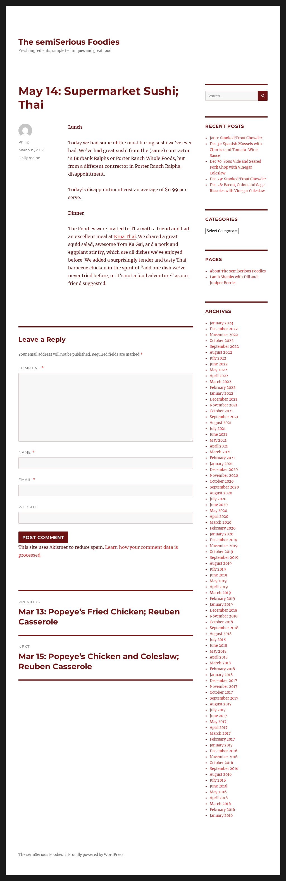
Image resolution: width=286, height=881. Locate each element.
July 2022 (218, 358)
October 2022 (221, 340)
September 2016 (224, 768)
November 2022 (224, 334)
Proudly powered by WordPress (95, 854)
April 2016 (219, 798)
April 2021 (219, 446)
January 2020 (221, 534)
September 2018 (224, 628)
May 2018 (218, 651)
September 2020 (224, 487)
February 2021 (222, 458)
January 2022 (221, 393)
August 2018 (221, 633)
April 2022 (219, 376)
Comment (31, 368)
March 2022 (220, 381)
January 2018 (221, 674)
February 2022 (222, 387)
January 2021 (221, 463)
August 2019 (221, 563)
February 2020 (222, 528)
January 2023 (221, 323)
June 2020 (219, 504)
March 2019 (220, 592)
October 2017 (221, 692)
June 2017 (218, 716)
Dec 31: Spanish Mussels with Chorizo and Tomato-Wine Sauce (236, 150)
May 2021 (218, 440)
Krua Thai (125, 236)
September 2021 (224, 417)
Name (26, 452)
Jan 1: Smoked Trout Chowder (236, 138)
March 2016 (220, 803)
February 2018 (222, 669)
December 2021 (223, 399)
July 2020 (218, 499)
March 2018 (220, 663)
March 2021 (220, 452)
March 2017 (220, 733)
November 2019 (224, 546)
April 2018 (219, 657)
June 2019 (218, 575)
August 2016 (221, 774)
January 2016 (221, 815)
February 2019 (222, 598)
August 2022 (221, 352)
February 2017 (222, 739)
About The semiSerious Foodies (238, 271)
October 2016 (221, 762)
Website (27, 507)
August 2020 (221, 493)
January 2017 (221, 745)
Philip (23, 142)
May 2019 (218, 581)
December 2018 (223, 610)
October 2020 (221, 481)
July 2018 (218, 639)
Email (26, 479)
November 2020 (224, 475)
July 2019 (218, 569)
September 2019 (224, 557)
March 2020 (220, 522)
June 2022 (219, 364)
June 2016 (218, 786)
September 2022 (224, 346)
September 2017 (224, 698)
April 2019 (219, 587)
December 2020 (224, 469)
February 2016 (222, 809)
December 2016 (223, 751)
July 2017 (218, 710)
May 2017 (218, 721)
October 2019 (221, 551)
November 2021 (223, 405)
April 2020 (219, 516)
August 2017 (221, 704)
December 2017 (223, 680)
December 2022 (224, 329)
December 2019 (223, 540)
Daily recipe (29, 157)
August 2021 (221, 422)
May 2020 (218, 510)
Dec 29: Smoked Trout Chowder (238, 179)
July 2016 (218, 780)
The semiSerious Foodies (69, 42)
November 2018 (223, 616)
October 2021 (221, 411)
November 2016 (224, 757)
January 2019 (221, 604)
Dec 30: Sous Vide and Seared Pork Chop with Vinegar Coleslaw (235, 167)
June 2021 (218, 434)
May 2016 (218, 792)
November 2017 (223, 686)
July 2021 (218, 428)
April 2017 (219, 727)
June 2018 (218, 645)
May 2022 (218, 370)
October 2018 (221, 622)
